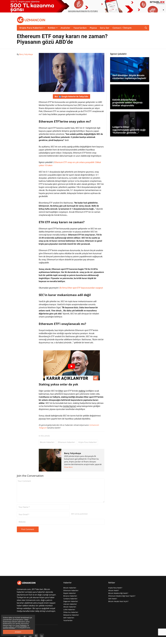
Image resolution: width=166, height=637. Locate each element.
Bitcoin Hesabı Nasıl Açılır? (118, 601)
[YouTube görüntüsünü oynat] (71, 366)
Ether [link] (60, 391)
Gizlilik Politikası (9, 628)
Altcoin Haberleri (69, 607)
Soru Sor (104, 27)
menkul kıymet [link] (69, 406)
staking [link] (81, 391)
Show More (68, 467)
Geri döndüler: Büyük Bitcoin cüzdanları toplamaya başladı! (129, 77)
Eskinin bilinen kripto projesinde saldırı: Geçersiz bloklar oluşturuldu (127, 102)
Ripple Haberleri (69, 593)
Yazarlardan (80, 27)
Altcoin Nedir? (113, 590)
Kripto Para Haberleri (31, 27)
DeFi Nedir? (112, 599)
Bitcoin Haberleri (47, 442)
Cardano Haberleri (70, 599)
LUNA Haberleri (69, 609)
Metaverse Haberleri (71, 615)
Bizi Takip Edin (71, 96)
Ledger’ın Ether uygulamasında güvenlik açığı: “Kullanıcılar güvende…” (129, 129)
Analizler (65, 27)
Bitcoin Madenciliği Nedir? (118, 593)
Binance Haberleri (70, 596)
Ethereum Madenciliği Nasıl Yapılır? (121, 596)
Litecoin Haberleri (70, 604)
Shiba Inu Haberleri (70, 612)
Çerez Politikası (21, 626)
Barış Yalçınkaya (72, 453)
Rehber (52, 27)
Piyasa (93, 27)
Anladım (18, 632)
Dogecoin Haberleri (70, 601)
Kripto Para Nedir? (115, 588)
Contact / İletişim (122, 27)
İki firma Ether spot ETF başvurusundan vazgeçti (81, 288)
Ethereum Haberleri (66, 442)
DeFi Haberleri (68, 618)
